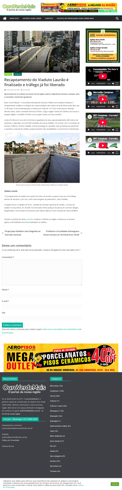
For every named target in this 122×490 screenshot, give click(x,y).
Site (3, 312)
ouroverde (26, 90)
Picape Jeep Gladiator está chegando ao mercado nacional (23, 233)
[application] (103, 76)
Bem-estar (54, 386)
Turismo (53, 471)
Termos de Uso (8, 446)
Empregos (54, 421)
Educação (54, 416)
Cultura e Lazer (56, 406)
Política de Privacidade (10, 440)
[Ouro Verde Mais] (5, 18)
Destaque (17, 74)
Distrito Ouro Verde (32, 18)
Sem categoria (56, 456)
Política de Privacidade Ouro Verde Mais (75, 18)
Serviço (53, 461)
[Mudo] (113, 83)
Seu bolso (54, 466)
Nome (5, 289)
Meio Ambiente (56, 436)
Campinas (8, 74)
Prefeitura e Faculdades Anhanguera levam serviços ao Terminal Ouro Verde (61, 233)
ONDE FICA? (14, 18)
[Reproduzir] (89, 83)
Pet (51, 446)
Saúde (52, 451)
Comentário (8, 257)
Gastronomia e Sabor (58, 426)
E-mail (5, 301)
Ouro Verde (54, 441)
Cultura (53, 401)
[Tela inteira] (117, 83)
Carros (52, 396)
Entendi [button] (115, 484)
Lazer (52, 431)
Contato (49, 18)
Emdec (30, 219)
